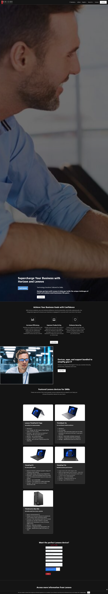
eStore (79, 2)
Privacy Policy (83, 592)
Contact (103, 2)
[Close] (107, 589)
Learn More (41, 297)
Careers (97, 2)
